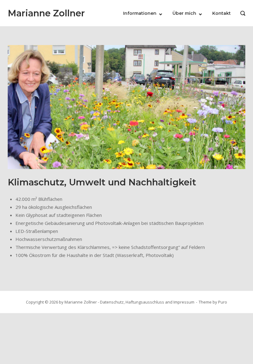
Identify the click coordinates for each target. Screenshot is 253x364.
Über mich (184, 13)
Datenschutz (112, 302)
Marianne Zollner (46, 13)
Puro (222, 302)
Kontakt (221, 13)
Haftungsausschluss (145, 302)
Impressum (183, 302)
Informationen (139, 13)
